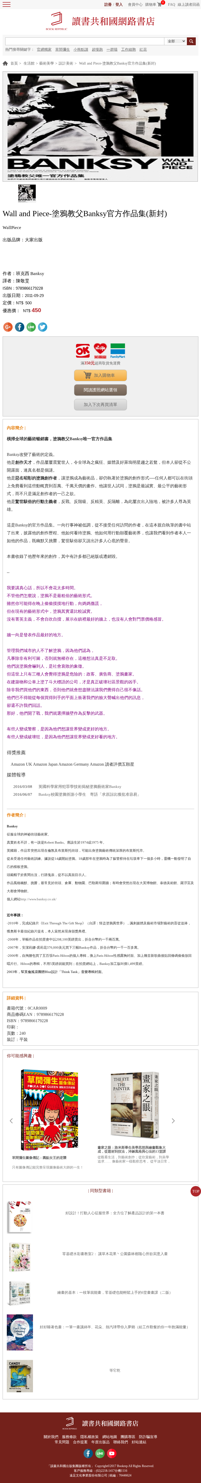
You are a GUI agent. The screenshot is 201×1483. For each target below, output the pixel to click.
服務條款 (69, 1437)
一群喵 (112, 49)
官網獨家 (44, 49)
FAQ (171, 5)
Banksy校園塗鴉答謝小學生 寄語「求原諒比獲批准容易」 (89, 794)
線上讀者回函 (189, 5)
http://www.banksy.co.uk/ (38, 899)
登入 (119, 5)
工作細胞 (128, 49)
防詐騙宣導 (148, 1437)
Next (173, 1121)
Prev (11, 1121)
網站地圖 (109, 1437)
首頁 (14, 63)
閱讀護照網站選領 (100, 390)
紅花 (143, 49)
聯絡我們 (120, 1442)
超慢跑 (97, 49)
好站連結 (139, 1442)
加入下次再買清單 (100, 404)
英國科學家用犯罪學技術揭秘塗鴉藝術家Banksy (79, 787)
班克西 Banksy (30, 273)
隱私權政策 (89, 1437)
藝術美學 (46, 63)
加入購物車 (104, 375)
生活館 (29, 63)
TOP (195, 1191)
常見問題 (62, 1442)
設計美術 (66, 63)
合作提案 (80, 1442)
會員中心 (135, 5)
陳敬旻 (22, 280)
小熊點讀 (81, 49)
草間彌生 (62, 49)
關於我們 (51, 1437)
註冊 (108, 5)
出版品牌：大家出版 (23, 239)
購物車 (150, 5)
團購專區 (128, 1437)
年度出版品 (100, 1442)
